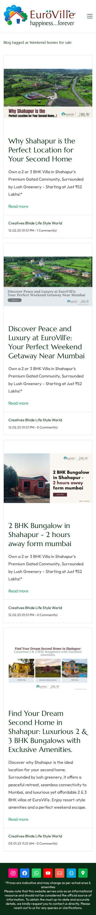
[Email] (59, 873)
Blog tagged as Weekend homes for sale (37, 42)
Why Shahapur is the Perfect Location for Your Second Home (41, 150)
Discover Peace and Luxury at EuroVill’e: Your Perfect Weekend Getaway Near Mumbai (46, 342)
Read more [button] (18, 206)
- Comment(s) (46, 230)
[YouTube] (48, 873)
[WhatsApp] (36, 873)
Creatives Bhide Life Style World (35, 223)
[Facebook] (24, 873)
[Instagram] (13, 873)
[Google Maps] (83, 873)
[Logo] (39, 16)
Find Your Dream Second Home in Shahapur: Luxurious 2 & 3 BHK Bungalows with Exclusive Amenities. (47, 731)
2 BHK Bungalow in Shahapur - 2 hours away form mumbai (39, 534)
